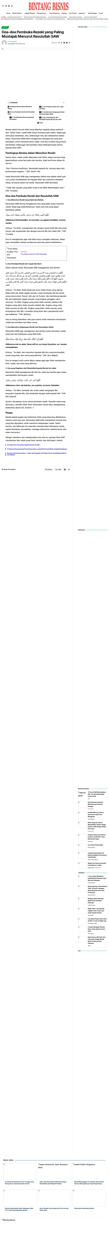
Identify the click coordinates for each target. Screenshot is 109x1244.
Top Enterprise (91, 819)
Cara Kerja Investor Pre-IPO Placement (34, 254)
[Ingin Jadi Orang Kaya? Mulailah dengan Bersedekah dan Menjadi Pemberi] (54, 1171)
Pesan (41, 123)
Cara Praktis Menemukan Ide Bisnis (57, 17)
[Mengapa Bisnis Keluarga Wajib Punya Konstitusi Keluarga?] (82, 901)
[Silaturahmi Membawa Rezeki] (89, 1198)
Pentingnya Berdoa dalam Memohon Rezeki (20, 107)
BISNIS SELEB (91, 867)
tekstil (89, 859)
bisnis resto (90, 841)
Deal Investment (91, 847)
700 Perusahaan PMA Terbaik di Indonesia (35, 17)
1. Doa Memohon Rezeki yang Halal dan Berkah (21, 118)
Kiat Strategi (90, 915)
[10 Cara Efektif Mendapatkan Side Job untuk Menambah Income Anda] (82, 794)
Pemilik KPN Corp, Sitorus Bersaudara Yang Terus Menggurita (96, 814)
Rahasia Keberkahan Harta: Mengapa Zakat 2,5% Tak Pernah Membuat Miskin (19, 1209)
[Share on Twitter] (61, 42)
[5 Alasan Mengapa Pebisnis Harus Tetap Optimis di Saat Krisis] (82, 929)
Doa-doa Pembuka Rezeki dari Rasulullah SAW (21, 113)
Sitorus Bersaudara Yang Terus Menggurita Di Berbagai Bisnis (17, 19)
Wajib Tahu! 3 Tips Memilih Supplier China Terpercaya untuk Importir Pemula (96, 911)
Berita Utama (91, 933)
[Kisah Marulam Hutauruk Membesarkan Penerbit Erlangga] (82, 804)
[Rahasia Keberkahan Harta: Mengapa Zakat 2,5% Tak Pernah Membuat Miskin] (19, 1198)
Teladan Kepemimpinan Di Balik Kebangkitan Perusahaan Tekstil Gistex (97, 855)
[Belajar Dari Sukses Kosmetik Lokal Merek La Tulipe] (82, 865)
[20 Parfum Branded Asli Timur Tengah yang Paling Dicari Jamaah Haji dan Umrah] (19, 1171)
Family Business (91, 882)
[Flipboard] (9, 6)
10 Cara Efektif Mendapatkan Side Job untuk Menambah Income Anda (97, 794)
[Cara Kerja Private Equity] (82, 847)
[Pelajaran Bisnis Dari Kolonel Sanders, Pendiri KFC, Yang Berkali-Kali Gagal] (82, 837)
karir (89, 798)
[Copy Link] (69, 42)
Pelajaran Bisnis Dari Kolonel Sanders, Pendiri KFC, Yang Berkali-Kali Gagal (96, 837)
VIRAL (95, 923)
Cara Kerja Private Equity (95, 845)
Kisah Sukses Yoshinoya (75, 17)
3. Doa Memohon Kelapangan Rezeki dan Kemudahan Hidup (51, 113)
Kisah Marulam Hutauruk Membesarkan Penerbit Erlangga (95, 804)
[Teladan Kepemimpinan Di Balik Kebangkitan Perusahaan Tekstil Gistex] (82, 855)
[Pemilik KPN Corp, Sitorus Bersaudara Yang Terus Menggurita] (82, 815)
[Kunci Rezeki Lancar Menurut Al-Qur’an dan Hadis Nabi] (54, 1198)
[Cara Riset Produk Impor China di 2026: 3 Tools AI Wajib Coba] (82, 921)
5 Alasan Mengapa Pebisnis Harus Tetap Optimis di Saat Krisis (96, 929)
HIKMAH (5, 27)
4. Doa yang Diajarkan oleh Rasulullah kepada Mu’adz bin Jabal (50, 118)
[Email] (67, 42)
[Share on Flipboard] (64, 42)
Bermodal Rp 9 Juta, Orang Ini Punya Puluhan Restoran (50, 19)
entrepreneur (91, 808)
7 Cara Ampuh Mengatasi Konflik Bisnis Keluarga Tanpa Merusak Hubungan (97, 878)
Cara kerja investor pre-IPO (14, 17)
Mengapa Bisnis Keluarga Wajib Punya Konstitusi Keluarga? (95, 901)
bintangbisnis (13, 41)
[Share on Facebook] (59, 42)
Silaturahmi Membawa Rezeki (84, 1208)
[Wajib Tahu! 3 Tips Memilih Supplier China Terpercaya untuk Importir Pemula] (82, 911)
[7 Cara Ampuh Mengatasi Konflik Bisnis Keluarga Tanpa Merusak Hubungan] (82, 878)
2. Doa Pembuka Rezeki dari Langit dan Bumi (51, 108)
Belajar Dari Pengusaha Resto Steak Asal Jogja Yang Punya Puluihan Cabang (87, 19)
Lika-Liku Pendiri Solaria (90, 17)
